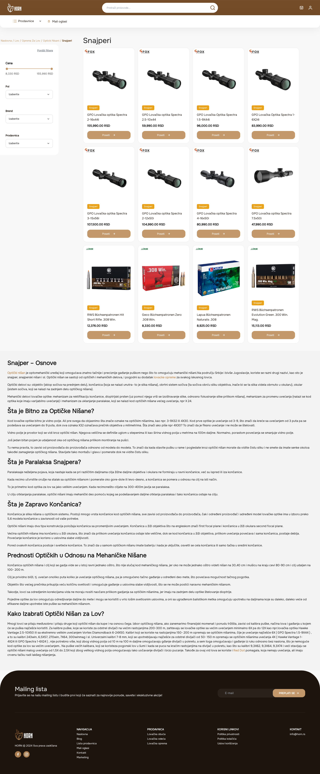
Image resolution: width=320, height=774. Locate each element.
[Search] (212, 8)
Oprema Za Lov (31, 40)
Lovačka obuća (156, 734)
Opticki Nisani (51, 40)
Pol (7, 86)
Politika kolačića (226, 738)
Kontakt (81, 752)
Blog (79, 738)
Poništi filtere (45, 50)
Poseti (106, 135)
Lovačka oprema (157, 743)
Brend (9, 111)
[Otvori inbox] (301, 8)
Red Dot (239, 650)
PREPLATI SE (287, 693)
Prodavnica (12, 135)
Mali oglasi (59, 21)
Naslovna (6, 40)
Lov (17, 40)
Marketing (83, 757)
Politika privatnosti (228, 734)
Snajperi (93, 107)
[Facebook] (18, 754)
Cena (9, 63)
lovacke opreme (165, 377)
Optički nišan (16, 373)
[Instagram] (26, 754)
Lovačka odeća (156, 738)
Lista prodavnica (87, 743)
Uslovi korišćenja (227, 743)
